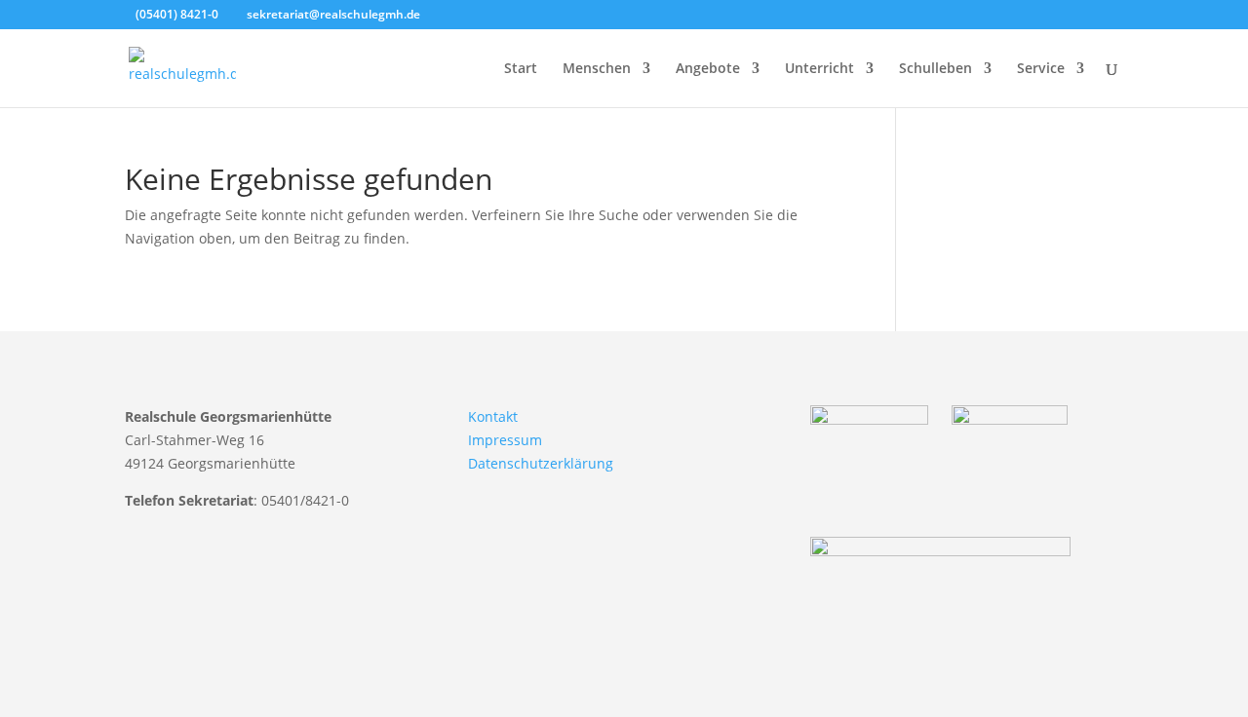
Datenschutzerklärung (540, 463)
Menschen (597, 69)
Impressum (505, 440)
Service (1041, 69)
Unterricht (819, 69)
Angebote (708, 69)
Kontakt (493, 416)
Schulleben (935, 69)
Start (520, 69)
